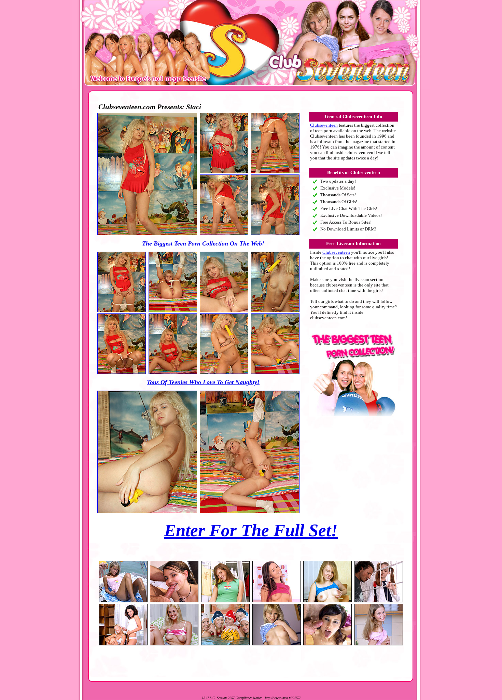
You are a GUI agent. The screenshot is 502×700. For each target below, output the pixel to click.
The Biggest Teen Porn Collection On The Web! (203, 243)
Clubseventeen (324, 125)
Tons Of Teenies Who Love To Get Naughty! (203, 382)
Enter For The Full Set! (251, 530)
